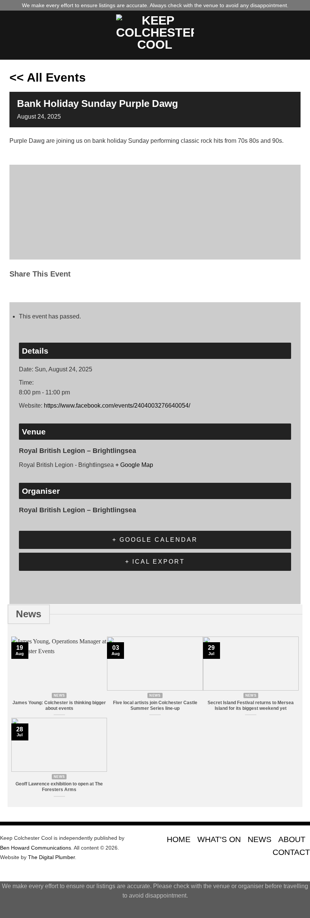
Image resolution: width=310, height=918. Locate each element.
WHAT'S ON (219, 839)
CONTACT (291, 852)
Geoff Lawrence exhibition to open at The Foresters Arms (59, 787)
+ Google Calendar (155, 539)
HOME (179, 839)
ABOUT (291, 839)
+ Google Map (134, 465)
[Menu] (10, 35)
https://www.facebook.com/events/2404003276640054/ (117, 405)
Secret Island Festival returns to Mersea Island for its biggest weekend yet (251, 705)
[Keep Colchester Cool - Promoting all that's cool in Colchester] (155, 35)
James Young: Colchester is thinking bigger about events (59, 705)
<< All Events (47, 77)
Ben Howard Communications (35, 848)
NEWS (259, 839)
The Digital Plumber (51, 857)
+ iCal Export (155, 561)
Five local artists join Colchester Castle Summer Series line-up (155, 705)
